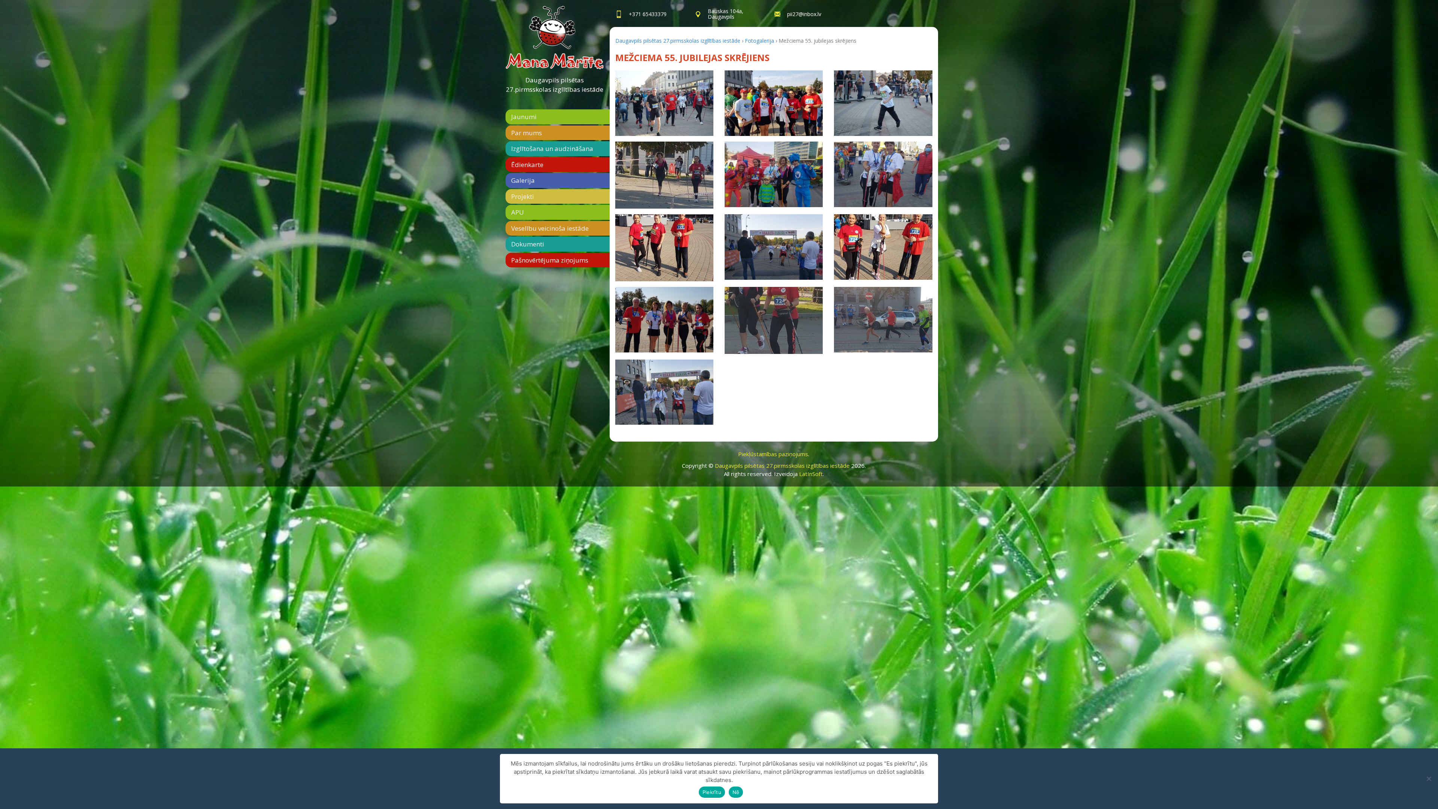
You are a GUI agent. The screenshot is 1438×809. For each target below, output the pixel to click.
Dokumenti (527, 244)
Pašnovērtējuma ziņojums (549, 260)
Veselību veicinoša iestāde (550, 228)
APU (517, 212)
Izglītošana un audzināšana (552, 148)
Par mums (526, 132)
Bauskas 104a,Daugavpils (725, 13)
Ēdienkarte (527, 164)
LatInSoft (811, 474)
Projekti (522, 196)
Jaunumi (524, 116)
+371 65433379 (648, 14)
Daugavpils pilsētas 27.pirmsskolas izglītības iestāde (554, 85)
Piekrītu (712, 792)
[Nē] (1428, 778)
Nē (736, 792)
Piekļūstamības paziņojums (773, 454)
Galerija (523, 180)
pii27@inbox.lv (804, 14)
